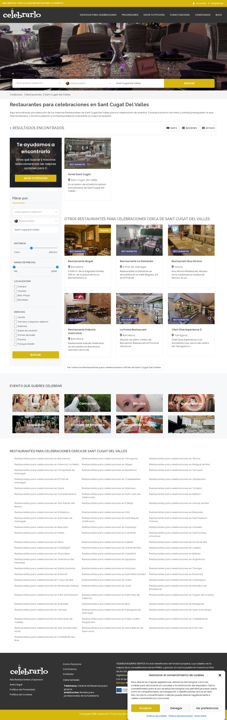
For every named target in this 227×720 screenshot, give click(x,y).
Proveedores (130, 15)
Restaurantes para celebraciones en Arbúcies (108, 568)
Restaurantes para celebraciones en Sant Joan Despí (180, 609)
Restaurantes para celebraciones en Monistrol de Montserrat (178, 587)
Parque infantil (26, 344)
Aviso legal (200, 715)
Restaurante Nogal (80, 261)
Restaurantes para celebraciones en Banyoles (176, 512)
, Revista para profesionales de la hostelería (81, 694)
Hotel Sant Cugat (79, 174)
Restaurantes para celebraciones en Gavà (39, 488)
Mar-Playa (24, 295)
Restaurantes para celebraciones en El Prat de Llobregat (41, 481)
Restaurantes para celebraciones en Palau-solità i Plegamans (111, 620)
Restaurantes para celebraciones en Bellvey (175, 553)
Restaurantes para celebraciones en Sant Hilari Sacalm (114, 574)
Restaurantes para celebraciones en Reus (39, 542)
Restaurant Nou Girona (187, 261)
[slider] (31, 248)
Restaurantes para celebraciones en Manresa (108, 488)
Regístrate (217, 3)
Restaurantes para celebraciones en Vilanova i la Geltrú (47, 464)
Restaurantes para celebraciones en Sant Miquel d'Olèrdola (110, 520)
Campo (22, 286)
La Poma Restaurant (133, 329)
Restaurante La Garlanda (136, 261)
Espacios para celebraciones (98, 15)
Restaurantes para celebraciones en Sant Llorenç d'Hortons (177, 534)
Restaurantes (34, 94)
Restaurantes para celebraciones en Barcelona (42, 458)
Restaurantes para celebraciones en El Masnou (42, 512)
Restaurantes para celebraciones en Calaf (106, 580)
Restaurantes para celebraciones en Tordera (175, 488)
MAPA (173, 128)
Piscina (22, 339)
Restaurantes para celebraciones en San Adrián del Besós (45, 505)
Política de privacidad (180, 715)
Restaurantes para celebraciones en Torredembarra (45, 494)
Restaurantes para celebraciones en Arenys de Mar (179, 503)
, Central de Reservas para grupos (85, 687)
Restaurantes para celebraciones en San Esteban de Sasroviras (112, 629)
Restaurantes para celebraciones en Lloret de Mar (178, 542)
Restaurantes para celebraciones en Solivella (175, 527)
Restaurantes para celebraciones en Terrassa (176, 470)
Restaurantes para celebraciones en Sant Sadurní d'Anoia (178, 520)
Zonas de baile (26, 335)
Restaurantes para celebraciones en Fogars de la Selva (181, 595)
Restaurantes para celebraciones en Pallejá (107, 503)
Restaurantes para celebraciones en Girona (174, 458)
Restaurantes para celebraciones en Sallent (107, 542)
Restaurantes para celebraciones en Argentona (177, 559)
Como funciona (180, 15)
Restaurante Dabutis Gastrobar (82, 331)
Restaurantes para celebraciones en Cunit (106, 585)
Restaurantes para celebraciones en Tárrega (175, 568)
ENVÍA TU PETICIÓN (35, 178)
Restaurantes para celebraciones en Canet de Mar (111, 547)
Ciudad (22, 291)
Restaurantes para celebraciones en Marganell (176, 604)
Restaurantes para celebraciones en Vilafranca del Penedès (44, 561)
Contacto (68, 674)
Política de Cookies (21, 694)
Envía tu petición (154, 15)
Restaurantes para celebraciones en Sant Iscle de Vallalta (44, 620)
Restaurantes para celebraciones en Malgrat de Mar (179, 464)
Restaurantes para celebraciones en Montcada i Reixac (47, 585)
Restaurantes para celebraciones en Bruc (106, 604)
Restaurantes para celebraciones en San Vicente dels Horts (46, 629)
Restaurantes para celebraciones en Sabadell (41, 604)
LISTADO (210, 128)
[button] (220, 675)
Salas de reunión (27, 330)
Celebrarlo (16, 94)
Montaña (23, 300)
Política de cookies (156, 715)
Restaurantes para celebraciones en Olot (106, 512)
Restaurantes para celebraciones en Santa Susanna (45, 568)
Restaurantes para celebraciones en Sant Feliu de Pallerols (111, 596)
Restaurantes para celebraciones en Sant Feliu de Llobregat (43, 520)
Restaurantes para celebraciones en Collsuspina (177, 580)
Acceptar (145, 708)
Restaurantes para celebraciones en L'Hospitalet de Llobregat (45, 472)
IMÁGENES (191, 128)
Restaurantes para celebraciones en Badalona (109, 470)
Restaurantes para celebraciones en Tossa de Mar (44, 580)
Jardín (21, 317)
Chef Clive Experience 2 (187, 329)
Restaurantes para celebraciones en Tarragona (110, 458)
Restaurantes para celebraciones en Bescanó (41, 527)
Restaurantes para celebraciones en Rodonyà (176, 574)
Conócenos (202, 15)
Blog (219, 15)
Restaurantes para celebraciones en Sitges (107, 464)
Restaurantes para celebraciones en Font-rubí (176, 628)
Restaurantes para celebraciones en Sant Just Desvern (46, 595)
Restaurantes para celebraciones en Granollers (42, 553)
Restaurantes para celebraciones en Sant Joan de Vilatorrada (111, 496)
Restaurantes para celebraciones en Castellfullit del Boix (44, 638)
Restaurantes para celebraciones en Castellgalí (42, 547)
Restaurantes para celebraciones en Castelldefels (111, 479)
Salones (22, 326)
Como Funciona (72, 664)
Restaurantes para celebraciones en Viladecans (177, 479)
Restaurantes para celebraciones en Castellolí (109, 553)
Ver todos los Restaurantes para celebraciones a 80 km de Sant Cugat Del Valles (114, 367)
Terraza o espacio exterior (33, 321)
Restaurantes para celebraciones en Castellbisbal (178, 618)
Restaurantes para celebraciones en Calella (175, 547)
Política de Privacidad (22, 689)
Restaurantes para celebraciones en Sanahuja (109, 527)
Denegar (176, 708)
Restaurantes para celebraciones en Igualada (109, 559)
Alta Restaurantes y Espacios (26, 679)
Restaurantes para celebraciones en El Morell (41, 574)
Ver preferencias (207, 708)
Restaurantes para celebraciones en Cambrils (109, 532)
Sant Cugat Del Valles (57, 94)
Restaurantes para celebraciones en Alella (39, 532)
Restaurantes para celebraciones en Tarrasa (41, 609)
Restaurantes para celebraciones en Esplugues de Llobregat (111, 611)
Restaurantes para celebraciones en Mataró (175, 494)
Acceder (201, 3)
